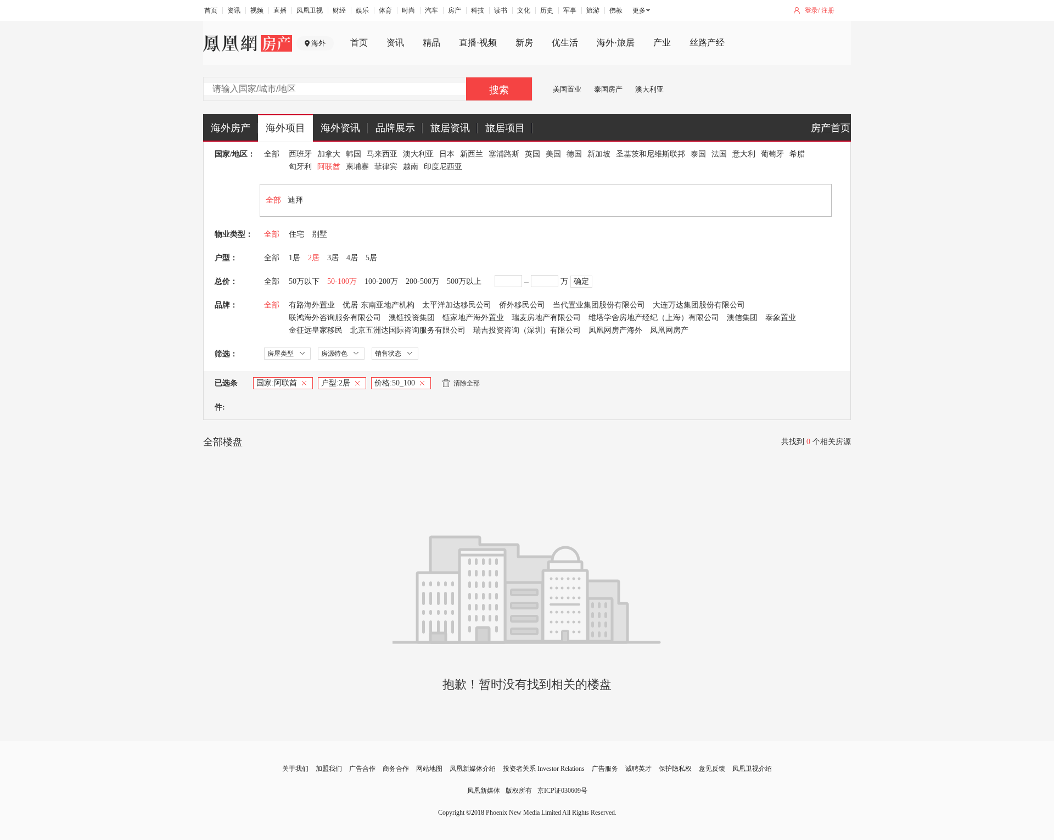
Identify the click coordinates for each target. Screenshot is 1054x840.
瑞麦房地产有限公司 (546, 317)
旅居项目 (505, 127)
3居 (333, 258)
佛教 (616, 10)
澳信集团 (742, 317)
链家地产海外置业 (473, 317)
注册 (827, 10)
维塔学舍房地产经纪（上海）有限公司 (653, 317)
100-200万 (381, 281)
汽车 (431, 10)
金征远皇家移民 (316, 330)
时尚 (408, 10)
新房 (524, 42)
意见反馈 (712, 768)
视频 (257, 10)
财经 (339, 10)
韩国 (353, 154)
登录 (811, 10)
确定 (581, 281)
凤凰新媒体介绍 (473, 768)
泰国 (698, 154)
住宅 (296, 234)
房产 (454, 10)
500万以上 (464, 281)
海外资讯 (340, 127)
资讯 (233, 10)
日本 (447, 154)
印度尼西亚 (443, 167)
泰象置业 (780, 317)
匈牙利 (300, 167)
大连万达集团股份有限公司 (699, 305)
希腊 (797, 154)
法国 (719, 154)
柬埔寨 (357, 167)
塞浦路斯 (504, 154)
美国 (553, 154)
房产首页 (830, 127)
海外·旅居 (616, 42)
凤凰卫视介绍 (752, 768)
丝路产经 (707, 42)
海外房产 (230, 127)
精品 (431, 42)
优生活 (565, 42)
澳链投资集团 (412, 317)
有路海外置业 (312, 305)
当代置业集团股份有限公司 (599, 305)
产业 (662, 42)
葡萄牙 (772, 154)
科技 (477, 10)
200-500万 (422, 281)
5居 (371, 258)
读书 (500, 10)
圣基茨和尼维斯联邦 (650, 154)
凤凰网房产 (669, 330)
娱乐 (362, 10)
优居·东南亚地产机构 (378, 305)
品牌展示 (395, 127)
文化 (523, 10)
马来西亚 (382, 154)
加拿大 (328, 154)
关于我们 (295, 768)
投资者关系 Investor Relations (544, 768)
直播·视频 (478, 42)
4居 (352, 258)
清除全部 (466, 383)
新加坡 (598, 154)
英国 (532, 154)
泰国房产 (608, 89)
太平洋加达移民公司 (456, 305)
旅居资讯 (450, 127)
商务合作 (396, 768)
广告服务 (605, 768)
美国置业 (567, 89)
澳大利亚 (649, 89)
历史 (546, 10)
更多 (639, 10)
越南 (410, 167)
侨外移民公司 (522, 305)
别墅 (319, 234)
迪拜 (295, 200)
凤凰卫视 (309, 10)
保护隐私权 (675, 768)
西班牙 (300, 154)
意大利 (743, 154)
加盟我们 (329, 768)
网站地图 (429, 768)
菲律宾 (385, 167)
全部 (271, 154)
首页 (210, 10)
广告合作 (362, 768)
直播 (280, 10)
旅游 (592, 10)
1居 (294, 258)
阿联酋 (328, 167)
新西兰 (471, 154)
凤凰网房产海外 (615, 330)
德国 (574, 154)
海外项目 (285, 127)
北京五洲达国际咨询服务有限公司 (408, 330)
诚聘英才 (638, 768)
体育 (385, 10)
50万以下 (304, 281)
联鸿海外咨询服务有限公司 (335, 317)
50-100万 (342, 281)
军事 (569, 10)
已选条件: (226, 395)
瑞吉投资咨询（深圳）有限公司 (527, 330)
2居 (313, 258)
